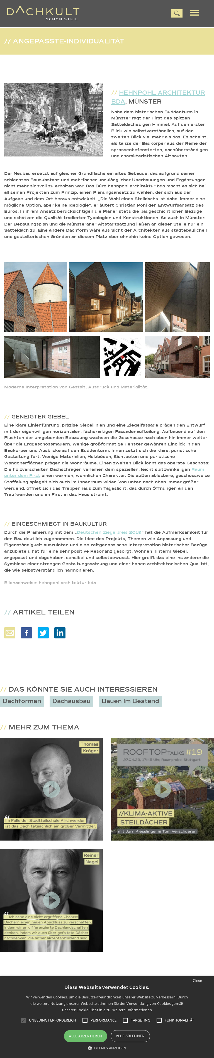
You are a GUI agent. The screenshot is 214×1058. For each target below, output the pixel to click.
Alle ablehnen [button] (130, 1035)
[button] (107, 1048)
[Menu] (196, 12)
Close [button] (197, 981)
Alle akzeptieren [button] (85, 1036)
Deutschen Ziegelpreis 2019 (109, 532)
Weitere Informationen (132, 1009)
